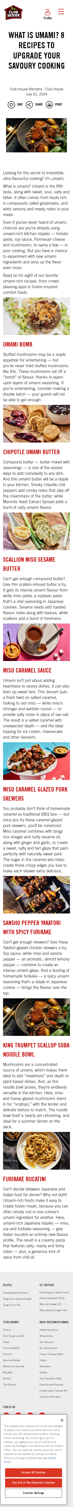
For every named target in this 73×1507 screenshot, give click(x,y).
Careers (43, 1372)
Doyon (6, 1342)
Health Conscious (49, 1330)
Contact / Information (50, 1397)
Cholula (7, 1330)
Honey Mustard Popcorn (15, 1293)
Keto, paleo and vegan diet (53, 1310)
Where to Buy (46, 1336)
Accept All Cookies (33, 1472)
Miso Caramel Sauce (27, 671)
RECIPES (7, 1285)
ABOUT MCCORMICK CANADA (54, 1322)
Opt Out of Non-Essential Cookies (33, 1482)
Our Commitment (48, 1348)
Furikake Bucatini (24, 1180)
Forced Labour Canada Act (53, 1390)
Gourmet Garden (11, 1360)
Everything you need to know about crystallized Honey (54, 1295)
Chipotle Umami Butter (31, 453)
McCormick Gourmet (13, 1366)
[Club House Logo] (13, 22)
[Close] (62, 1420)
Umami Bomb (17, 345)
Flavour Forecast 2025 (51, 1354)
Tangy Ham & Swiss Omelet (17, 1299)
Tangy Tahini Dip (11, 1305)
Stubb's (7, 1378)
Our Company (47, 1342)
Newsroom (45, 1366)
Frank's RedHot (11, 1348)
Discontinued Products (51, 1384)
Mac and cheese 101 (50, 1304)
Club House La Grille (13, 1336)
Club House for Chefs (50, 1378)
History (43, 1360)
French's (7, 1354)
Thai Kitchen (9, 1384)
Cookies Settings (33, 1493)
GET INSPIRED (47, 1285)
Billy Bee (7, 1372)
